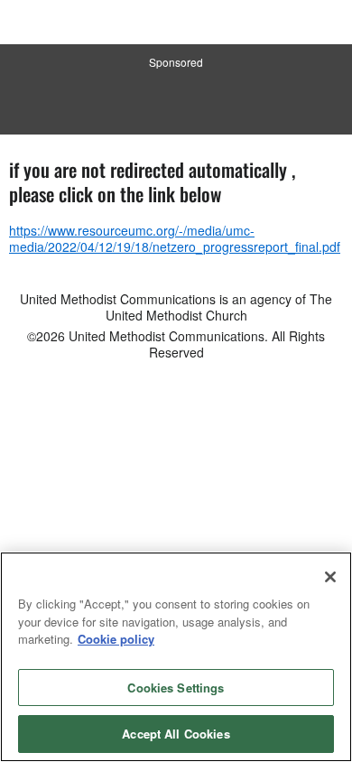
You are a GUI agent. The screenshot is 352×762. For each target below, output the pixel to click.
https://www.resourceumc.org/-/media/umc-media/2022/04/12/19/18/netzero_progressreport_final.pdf (174, 238)
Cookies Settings (175, 687)
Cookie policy (116, 638)
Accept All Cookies (175, 733)
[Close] (330, 577)
